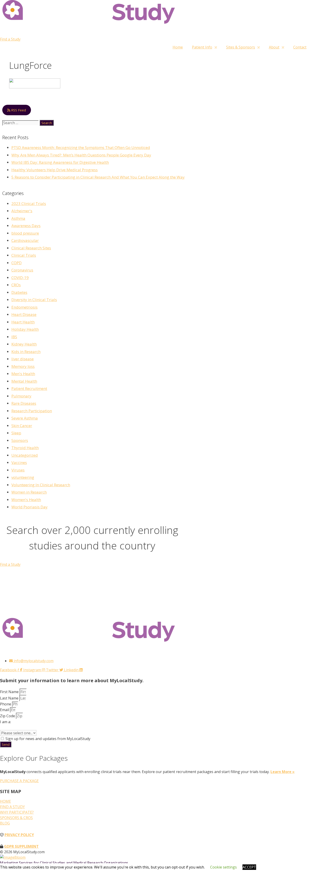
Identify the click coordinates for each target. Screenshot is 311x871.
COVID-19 (20, 277)
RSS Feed (18, 110)
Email (5, 709)
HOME (5, 801)
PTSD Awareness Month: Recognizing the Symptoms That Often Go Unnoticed (80, 147)
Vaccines (19, 462)
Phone (6, 704)
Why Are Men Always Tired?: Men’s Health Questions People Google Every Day (81, 155)
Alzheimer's (21, 210)
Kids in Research (26, 351)
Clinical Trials (23, 255)
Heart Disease (23, 314)
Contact (299, 47)
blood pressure (25, 233)
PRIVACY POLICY (19, 834)
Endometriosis (24, 307)
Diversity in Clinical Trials (34, 299)
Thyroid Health (25, 447)
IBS (14, 336)
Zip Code (8, 715)
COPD (16, 262)
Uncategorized (24, 455)
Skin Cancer (21, 425)
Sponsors (19, 440)
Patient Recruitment (29, 388)
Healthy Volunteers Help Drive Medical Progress (54, 169)
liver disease (22, 358)
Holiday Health (25, 329)
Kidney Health (24, 344)
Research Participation (31, 410)
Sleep (16, 433)
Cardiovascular (25, 240)
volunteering (22, 477)
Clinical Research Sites (31, 248)
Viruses (18, 470)
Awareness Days (26, 225)
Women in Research (29, 492)
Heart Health (23, 322)
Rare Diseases (23, 403)
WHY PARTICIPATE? (17, 812)
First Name (10, 691)
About (274, 47)
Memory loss (23, 366)
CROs (16, 284)
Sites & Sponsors (240, 47)
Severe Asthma (24, 418)
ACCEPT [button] (249, 867)
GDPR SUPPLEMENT (21, 846)
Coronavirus (22, 270)
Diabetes (19, 292)
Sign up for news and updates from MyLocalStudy (47, 738)
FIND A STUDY (12, 806)
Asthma (18, 218)
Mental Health (24, 381)
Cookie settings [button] (223, 867)
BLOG (5, 823)
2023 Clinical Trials (28, 203)
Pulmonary (21, 396)
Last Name (9, 698)
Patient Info (202, 47)
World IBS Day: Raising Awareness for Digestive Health (60, 162)
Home (178, 47)
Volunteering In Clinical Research (40, 484)
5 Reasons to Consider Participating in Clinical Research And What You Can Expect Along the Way (98, 177)
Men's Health (23, 373)
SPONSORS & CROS (16, 817)
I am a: (5, 721)
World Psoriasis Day (29, 507)
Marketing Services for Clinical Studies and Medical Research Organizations (64, 862)
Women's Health (26, 499)
